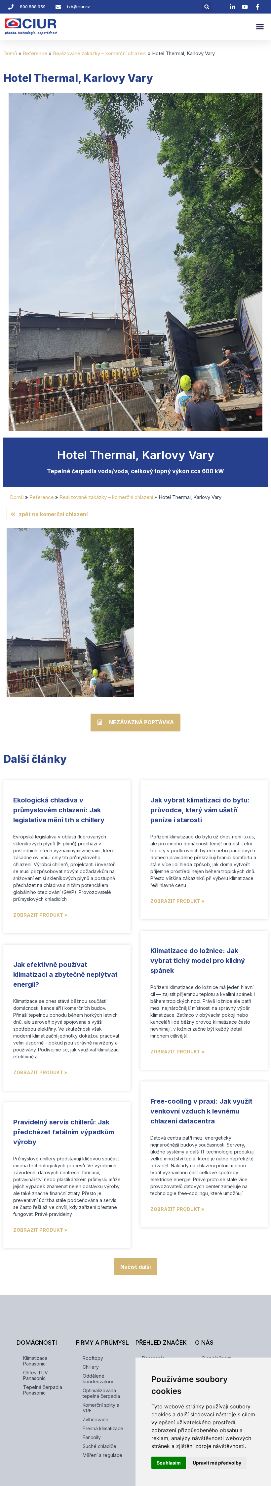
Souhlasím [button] (169, 1463)
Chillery (91, 1367)
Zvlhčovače (95, 1419)
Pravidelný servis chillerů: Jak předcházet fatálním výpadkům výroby (63, 1132)
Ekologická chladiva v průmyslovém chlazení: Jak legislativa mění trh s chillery (58, 810)
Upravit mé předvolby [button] (217, 1463)
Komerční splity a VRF (101, 1407)
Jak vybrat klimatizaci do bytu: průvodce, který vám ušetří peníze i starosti (200, 810)
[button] (207, 7)
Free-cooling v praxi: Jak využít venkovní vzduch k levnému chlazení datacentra (201, 1111)
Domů (10, 53)
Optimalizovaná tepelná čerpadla (101, 1393)
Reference (35, 53)
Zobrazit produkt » (40, 915)
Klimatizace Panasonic (35, 1360)
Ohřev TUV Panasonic (35, 1375)
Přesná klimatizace (103, 1428)
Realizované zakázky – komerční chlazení (99, 53)
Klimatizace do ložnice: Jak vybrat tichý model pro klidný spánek (197, 960)
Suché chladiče (99, 1446)
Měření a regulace (102, 1455)
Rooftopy (93, 1358)
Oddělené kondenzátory (98, 1378)
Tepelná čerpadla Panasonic (42, 1390)
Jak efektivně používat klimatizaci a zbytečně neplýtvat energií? (65, 974)
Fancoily (92, 1437)
